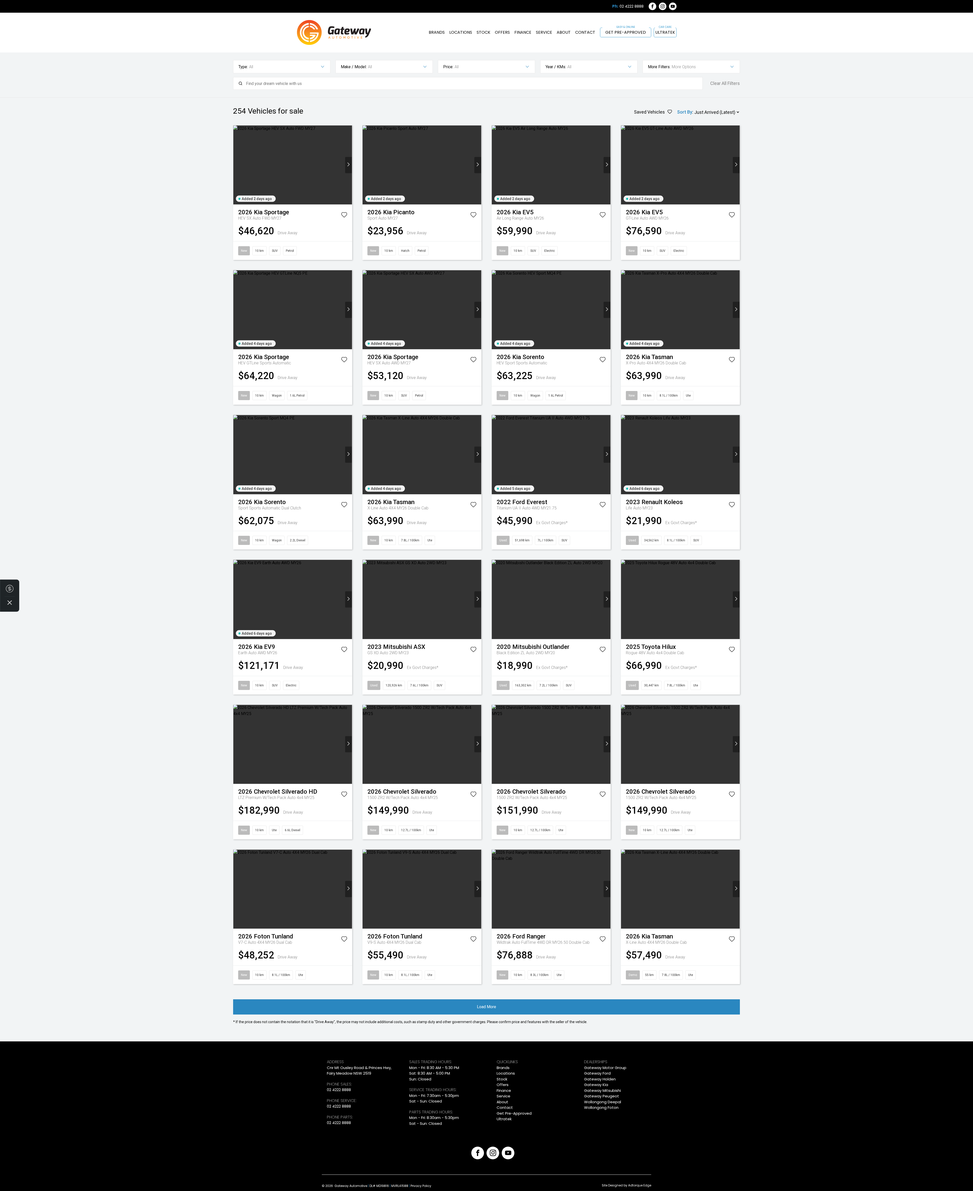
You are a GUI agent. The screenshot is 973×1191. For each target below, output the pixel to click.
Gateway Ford (597, 1073)
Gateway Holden (600, 1079)
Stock (483, 32)
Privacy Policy (420, 1186)
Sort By (684, 112)
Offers (502, 32)
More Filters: (659, 66)
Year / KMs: (556, 66)
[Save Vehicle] (344, 215)
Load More (486, 1006)
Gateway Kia (596, 1084)
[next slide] (348, 165)
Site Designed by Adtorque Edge (626, 1185)
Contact (585, 32)
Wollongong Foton (601, 1107)
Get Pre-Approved (625, 32)
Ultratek (665, 32)
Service (544, 32)
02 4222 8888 (632, 6)
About (564, 32)
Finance (522, 32)
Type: (243, 66)
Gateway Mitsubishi (602, 1090)
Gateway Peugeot (601, 1096)
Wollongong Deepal (602, 1102)
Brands (437, 32)
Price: (448, 66)
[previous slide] (236, 165)
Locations (460, 32)
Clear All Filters (725, 83)
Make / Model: (354, 66)
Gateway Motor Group (605, 1067)
